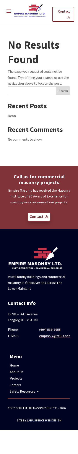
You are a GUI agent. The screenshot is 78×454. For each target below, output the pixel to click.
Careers (15, 385)
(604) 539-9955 (50, 329)
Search (63, 91)
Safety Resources (22, 391)
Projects (16, 378)
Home (14, 365)
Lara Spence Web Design (44, 420)
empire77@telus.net (54, 336)
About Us (16, 372)
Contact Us (64, 14)
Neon (12, 116)
